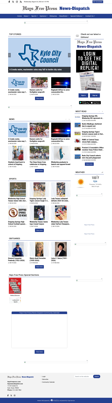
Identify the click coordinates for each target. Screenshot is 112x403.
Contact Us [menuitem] (89, 16)
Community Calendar (48, 382)
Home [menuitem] (19, 16)
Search (97, 376)
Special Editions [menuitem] (76, 16)
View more (39, 98)
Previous (9, 55)
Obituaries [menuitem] (53, 16)
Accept (106, 400)
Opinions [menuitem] (43, 16)
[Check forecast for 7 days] (80, 182)
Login (44, 376)
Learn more (97, 400)
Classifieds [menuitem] (63, 16)
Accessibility (99, 1)
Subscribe (45, 379)
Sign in (83, 95)
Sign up (94, 95)
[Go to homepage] (56, 8)
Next (69, 55)
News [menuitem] (26, 16)
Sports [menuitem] (33, 16)
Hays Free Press (89, 225)
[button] (102, 172)
